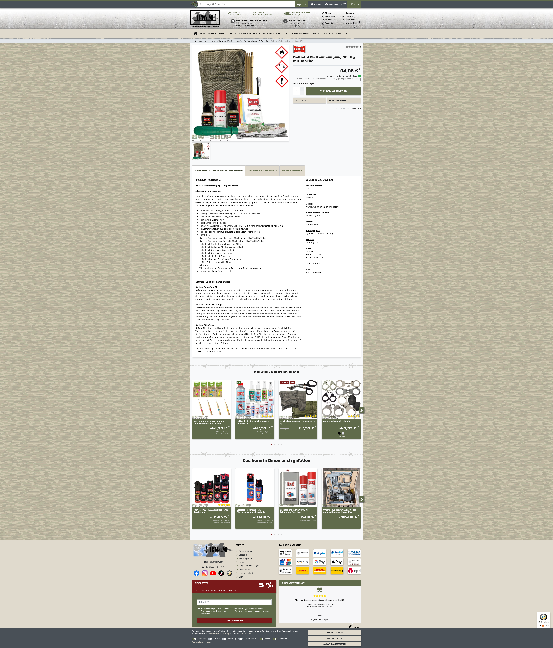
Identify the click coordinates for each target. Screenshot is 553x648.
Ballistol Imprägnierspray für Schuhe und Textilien (294, 511)
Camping (349, 13)
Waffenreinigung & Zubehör (256, 41)
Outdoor (349, 19)
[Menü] (548, 613)
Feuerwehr (330, 16)
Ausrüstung (226, 33)
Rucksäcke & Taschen (275, 33)
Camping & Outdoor (304, 33)
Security (329, 23)
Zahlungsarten (246, 558)
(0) (359, 46)
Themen (325, 33)
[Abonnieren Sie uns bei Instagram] (205, 573)
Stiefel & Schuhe (247, 33)
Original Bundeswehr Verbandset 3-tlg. (297, 422)
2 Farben (341, 436)
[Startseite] (205, 19)
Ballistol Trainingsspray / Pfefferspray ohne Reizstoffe (251, 511)
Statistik (216, 638)
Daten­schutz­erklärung (219, 633)
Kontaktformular (245, 25)
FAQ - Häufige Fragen (249, 565)
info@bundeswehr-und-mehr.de (252, 20)
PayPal (267, 638)
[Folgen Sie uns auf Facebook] (196, 573)
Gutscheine (244, 569)
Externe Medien (250, 638)
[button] (354, 4)
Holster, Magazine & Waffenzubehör (226, 41)
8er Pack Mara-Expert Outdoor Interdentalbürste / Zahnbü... (209, 422)
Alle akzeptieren (334, 632)
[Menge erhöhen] (302, 89)
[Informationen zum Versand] (302, 570)
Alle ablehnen (334, 638)
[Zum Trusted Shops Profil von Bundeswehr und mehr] (229, 573)
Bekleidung (207, 33)
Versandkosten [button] (355, 108)
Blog (241, 576)
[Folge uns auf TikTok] (221, 573)
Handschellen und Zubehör (336, 421)
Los (304, 4)
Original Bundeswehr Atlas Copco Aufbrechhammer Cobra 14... (339, 511)
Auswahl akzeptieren (334, 644)
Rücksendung (245, 551)
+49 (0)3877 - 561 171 (214, 566)
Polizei (328, 19)
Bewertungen (292, 170)
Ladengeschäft (246, 573)
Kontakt (242, 562)
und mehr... (351, 23)
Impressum (246, 633)
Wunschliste (338, 100)
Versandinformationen (351, 80)
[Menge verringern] (302, 93)
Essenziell (201, 638)
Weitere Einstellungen (201, 642)
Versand (243, 554)
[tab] (218, 170)
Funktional (282, 638)
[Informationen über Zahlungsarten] (285, 553)
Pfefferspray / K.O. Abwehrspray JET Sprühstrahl (211, 511)
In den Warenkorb (334, 91)
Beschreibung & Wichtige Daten (219, 170)
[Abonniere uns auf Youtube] (213, 573)
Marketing (231, 638)
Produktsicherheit (262, 170)
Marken (340, 33)
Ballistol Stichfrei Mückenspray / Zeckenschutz (253, 422)
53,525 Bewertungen (319, 620)
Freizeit (349, 16)
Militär (328, 13)
